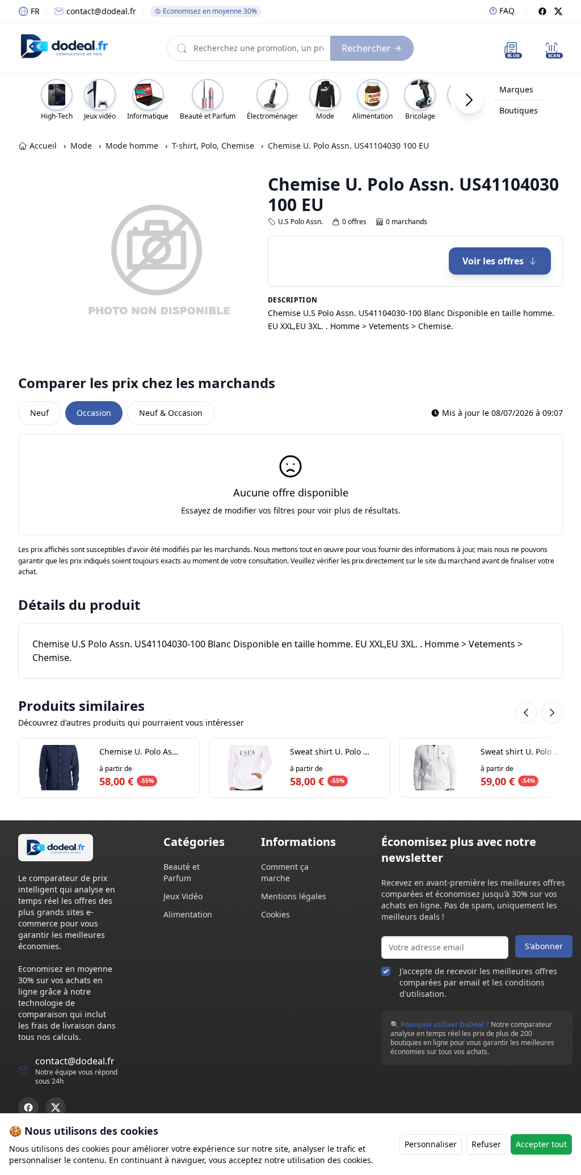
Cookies (275, 914)
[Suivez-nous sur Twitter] (55, 1107)
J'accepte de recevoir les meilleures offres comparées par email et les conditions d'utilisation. (478, 982)
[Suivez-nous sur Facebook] (28, 1107)
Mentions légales (293, 896)
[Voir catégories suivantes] (469, 99)
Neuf (39, 412)
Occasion (94, 412)
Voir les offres (493, 261)
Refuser (486, 1144)
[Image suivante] (230, 262)
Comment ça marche (285, 872)
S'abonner (544, 946)
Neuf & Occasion (171, 412)
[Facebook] (542, 11)
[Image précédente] (83, 262)
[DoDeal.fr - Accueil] (64, 46)
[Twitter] (558, 11)
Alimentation (187, 914)
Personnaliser (431, 1144)
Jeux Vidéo (183, 896)
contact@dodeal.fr (101, 11)
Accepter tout (541, 1144)
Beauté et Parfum (181, 872)
